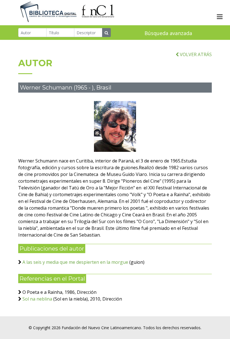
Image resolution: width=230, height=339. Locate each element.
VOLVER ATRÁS (195, 54)
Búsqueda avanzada (168, 33)
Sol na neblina (37, 299)
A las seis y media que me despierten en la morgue (75, 262)
